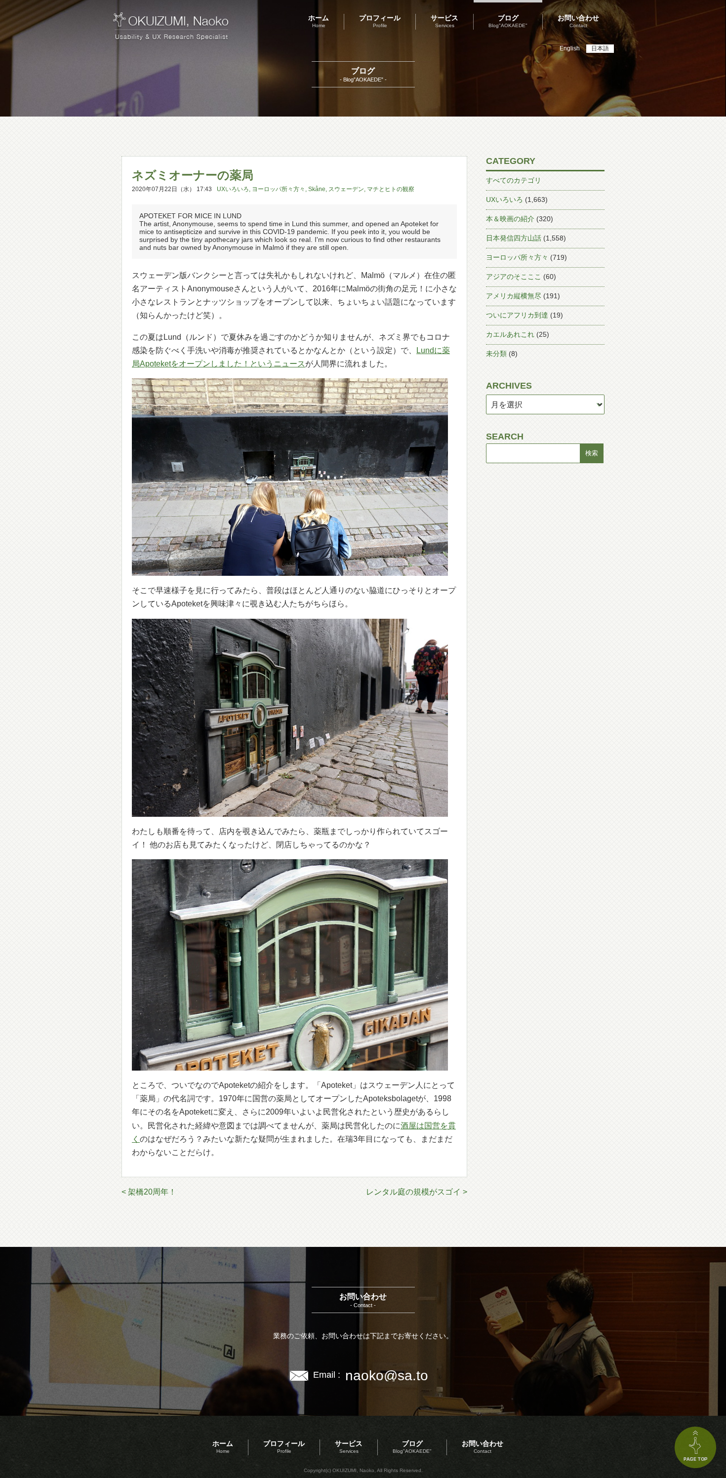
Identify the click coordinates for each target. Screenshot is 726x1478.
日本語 (600, 48)
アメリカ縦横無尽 (513, 296)
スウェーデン (346, 189)
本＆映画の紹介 (510, 219)
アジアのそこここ (513, 276)
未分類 (496, 354)
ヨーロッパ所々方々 (278, 189)
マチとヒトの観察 (390, 189)
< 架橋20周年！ (148, 1192)
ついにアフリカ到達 (517, 315)
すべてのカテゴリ (513, 180)
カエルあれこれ (510, 334)
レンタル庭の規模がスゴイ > (416, 1192)
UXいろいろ (233, 189)
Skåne (316, 189)
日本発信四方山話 (513, 238)
